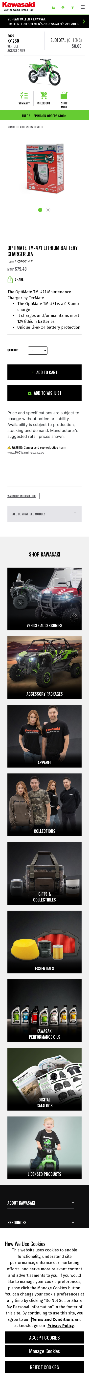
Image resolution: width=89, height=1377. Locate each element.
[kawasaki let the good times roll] (25, 7)
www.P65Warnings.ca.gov (25, 452)
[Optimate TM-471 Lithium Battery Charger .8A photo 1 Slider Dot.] (40, 210)
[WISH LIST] (55, 7)
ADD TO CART (46, 372)
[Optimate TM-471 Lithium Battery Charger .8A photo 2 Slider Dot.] (48, 210)
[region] (44, 1302)
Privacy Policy (60, 1325)
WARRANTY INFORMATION (21, 496)
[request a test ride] (64, 7)
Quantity (13, 350)
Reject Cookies (44, 1367)
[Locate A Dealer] (74, 7)
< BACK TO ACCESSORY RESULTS (25, 127)
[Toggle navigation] (83, 7)
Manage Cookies (44, 1351)
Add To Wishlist (47, 393)
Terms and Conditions (53, 1319)
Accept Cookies (44, 1337)
